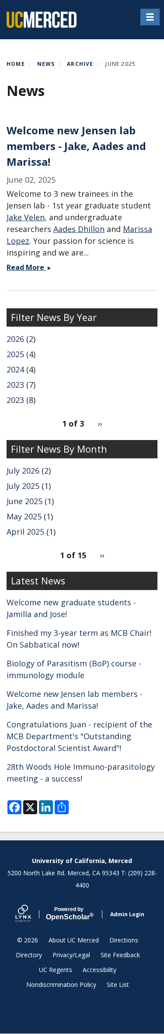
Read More (33, 267)
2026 (15, 339)
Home (16, 64)
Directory (29, 955)
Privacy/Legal (71, 955)
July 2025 (23, 486)
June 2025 (24, 501)
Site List (118, 984)
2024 (15, 369)
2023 (15, 384)
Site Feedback (120, 955)
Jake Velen (26, 217)
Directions (123, 940)
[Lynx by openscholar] (30, 914)
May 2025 (24, 516)
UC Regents (55, 970)
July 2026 (23, 470)
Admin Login (127, 914)
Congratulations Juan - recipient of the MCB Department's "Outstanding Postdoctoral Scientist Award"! (79, 736)
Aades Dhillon (79, 229)
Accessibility (99, 970)
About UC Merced (74, 940)
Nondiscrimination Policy (61, 984)
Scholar (69, 914)
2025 (15, 354)
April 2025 (25, 531)
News (46, 64)
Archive (80, 64)
